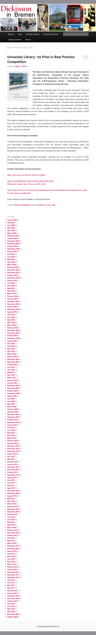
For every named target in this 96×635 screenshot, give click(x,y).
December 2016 (13, 490)
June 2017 (11, 482)
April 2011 (11, 588)
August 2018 (12, 454)
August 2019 (12, 425)
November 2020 (13, 388)
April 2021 (11, 375)
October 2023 (12, 306)
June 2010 (11, 606)
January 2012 (12, 569)
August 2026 (12, 220)
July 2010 (10, 603)
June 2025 (11, 257)
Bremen (28, 39)
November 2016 (13, 493)
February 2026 (12, 236)
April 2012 (11, 561)
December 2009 (13, 614)
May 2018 (10, 459)
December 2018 (13, 446)
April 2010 (11, 611)
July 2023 (10, 314)
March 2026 (11, 233)
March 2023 (11, 325)
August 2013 (12, 551)
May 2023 (10, 320)
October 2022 (12, 335)
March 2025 (11, 264)
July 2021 (10, 367)
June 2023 (11, 317)
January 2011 (12, 593)
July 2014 (10, 538)
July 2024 (10, 283)
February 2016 (12, 506)
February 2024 (12, 296)
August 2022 (12, 341)
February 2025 (12, 267)
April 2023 (11, 322)
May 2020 (10, 404)
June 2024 (11, 285)
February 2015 (12, 530)
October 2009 (12, 617)
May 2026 (10, 228)
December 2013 (13, 546)
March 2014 (11, 543)
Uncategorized (25, 205)
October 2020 (12, 391)
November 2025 (13, 243)
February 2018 (12, 461)
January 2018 (12, 464)
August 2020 (12, 396)
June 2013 (11, 554)
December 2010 (13, 596)
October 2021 (12, 364)
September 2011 (13, 577)
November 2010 (13, 598)
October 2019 (12, 419)
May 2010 (10, 609)
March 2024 (11, 293)
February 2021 (12, 380)
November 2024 (13, 272)
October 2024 (12, 275)
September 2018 (13, 451)
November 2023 (13, 304)
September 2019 (13, 422)
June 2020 (11, 401)
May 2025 (10, 259)
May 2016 (10, 498)
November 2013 (13, 548)
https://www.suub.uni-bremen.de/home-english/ (26, 175)
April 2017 (11, 488)
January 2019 (12, 443)
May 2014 (10, 540)
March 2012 (11, 564)
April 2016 (11, 501)
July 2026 (10, 222)
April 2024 (11, 291)
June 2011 (11, 582)
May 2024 (10, 288)
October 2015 (12, 514)
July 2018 (10, 456)
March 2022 (11, 354)
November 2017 (13, 469)
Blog (20, 34)
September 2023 (13, 309)
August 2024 (12, 280)
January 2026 (12, 238)
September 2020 (13, 393)
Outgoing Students (15, 39)
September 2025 (13, 249)
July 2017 (10, 480)
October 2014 (12, 535)
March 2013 (11, 556)
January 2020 (12, 412)
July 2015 (10, 517)
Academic (40, 205)
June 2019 (11, 430)
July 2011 (10, 580)
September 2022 (13, 338)
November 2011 (13, 575)
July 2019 (10, 427)
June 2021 (11, 370)
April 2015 (11, 525)
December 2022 (13, 330)
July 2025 (10, 254)
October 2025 (12, 246)
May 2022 (10, 348)
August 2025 (12, 251)
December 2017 (13, 467)
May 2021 (10, 372)
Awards (17, 205)
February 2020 (12, 409)
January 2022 (12, 356)
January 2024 (12, 299)
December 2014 (13, 532)
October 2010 (12, 601)
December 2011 (13, 572)
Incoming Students (32, 34)
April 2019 (11, 435)
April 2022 (11, 351)
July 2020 (10, 398)
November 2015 (13, 511)
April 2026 (11, 230)
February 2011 (12, 590)
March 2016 (11, 504)
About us (11, 34)
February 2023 (12, 327)
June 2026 (11, 225)
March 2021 (11, 377)
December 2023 (13, 301)
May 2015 (10, 522)
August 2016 (12, 496)
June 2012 (11, 559)
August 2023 (12, 312)
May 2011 (10, 585)
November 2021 (13, 362)
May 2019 (10, 433)
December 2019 (13, 414)
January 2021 (12, 383)
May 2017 (10, 485)
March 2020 (11, 406)
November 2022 (13, 333)
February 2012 (12, 567)
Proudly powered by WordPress (48, 626)
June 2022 (11, 346)
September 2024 (13, 278)
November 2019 (13, 417)
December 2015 (13, 509)
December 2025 (13, 241)
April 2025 (11, 262)
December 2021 (13, 359)
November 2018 (13, 448)
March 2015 (11, 527)
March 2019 (11, 438)
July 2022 (10, 343)
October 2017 (12, 472)
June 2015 (11, 519)
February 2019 (12, 440)
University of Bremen (50, 34)
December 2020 (13, 385)
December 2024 (13, 270)
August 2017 (12, 477)
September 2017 (13, 475)
